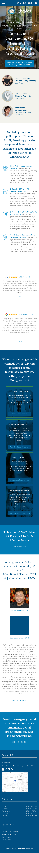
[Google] (9, 769)
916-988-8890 (25, 3)
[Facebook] (6, 769)
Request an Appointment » (10, 832)
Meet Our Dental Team (19, 700)
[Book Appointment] (36, 3)
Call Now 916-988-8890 (19, 742)
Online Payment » (7, 837)
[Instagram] (3, 769)
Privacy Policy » (7, 840)
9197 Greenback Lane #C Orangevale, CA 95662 (18, 766)
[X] (12, 769)
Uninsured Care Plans (20, 547)
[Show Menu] (4, 3)
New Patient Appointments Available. (19, 62)
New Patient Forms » (9, 834)
